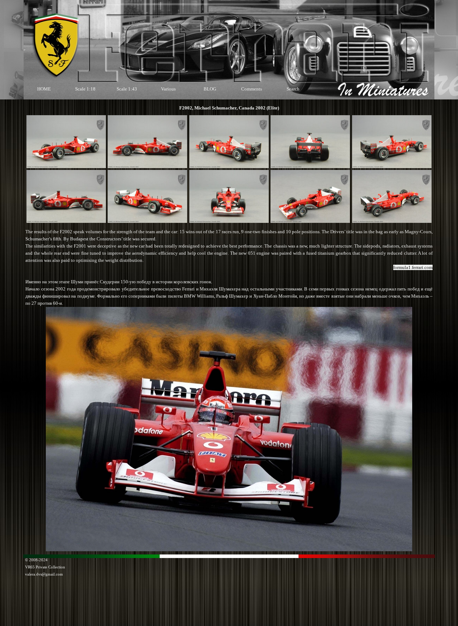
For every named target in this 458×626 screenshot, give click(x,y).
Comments (251, 89)
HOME (44, 89)
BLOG (210, 89)
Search (293, 89)
